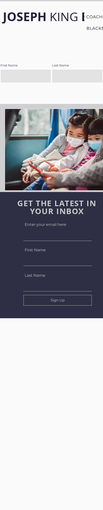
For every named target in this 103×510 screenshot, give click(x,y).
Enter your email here (45, 225)
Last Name (35, 275)
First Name (35, 250)
